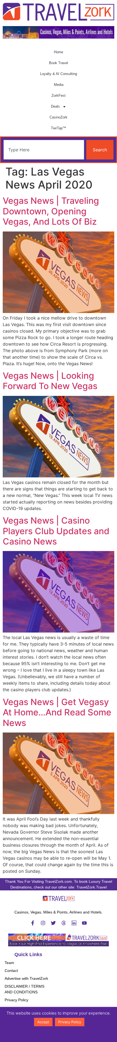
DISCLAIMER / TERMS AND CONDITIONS (24, 989)
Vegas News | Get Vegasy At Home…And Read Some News (57, 712)
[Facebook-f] (32, 923)
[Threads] (63, 923)
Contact (11, 970)
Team (9, 962)
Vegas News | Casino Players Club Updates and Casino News (56, 531)
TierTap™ (58, 128)
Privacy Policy (16, 1000)
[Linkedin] (74, 923)
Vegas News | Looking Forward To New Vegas (50, 380)
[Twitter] (53, 923)
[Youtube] (84, 923)
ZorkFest (58, 95)
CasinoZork (58, 117)
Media (58, 85)
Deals (55, 106)
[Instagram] (43, 923)
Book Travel (58, 63)
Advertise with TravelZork (26, 978)
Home (58, 52)
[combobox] (44, 149)
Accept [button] (43, 1022)
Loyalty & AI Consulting (58, 74)
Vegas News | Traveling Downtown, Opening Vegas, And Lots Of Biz (51, 211)
